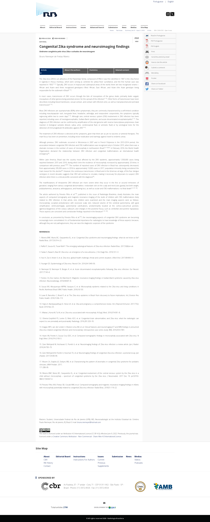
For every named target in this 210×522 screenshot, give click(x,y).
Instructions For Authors (84, 459)
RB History (48, 462)
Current (101, 459)
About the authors (72, 70)
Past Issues (119, 30)
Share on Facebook (158, 83)
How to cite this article (159, 62)
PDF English (155, 46)
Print (153, 51)
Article (149, 30)
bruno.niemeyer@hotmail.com (89, 422)
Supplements (103, 466)
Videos (137, 459)
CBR (45, 459)
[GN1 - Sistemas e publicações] (112, 507)
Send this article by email (160, 57)
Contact (47, 466)
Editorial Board (55, 27)
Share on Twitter (157, 89)
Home (112, 30)
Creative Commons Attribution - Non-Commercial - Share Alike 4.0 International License (87, 436)
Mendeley (155, 73)
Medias (133, 27)
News (124, 27)
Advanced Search (97, 27)
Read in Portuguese (158, 35)
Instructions (71, 27)
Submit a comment (158, 67)
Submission (113, 27)
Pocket (153, 78)
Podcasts (139, 462)
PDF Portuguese (156, 41)
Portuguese (158, 1)
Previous (101, 462)
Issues (83, 27)
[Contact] (105, 502)
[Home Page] (57, 9)
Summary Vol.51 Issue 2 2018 (134, 30)
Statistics (93, 70)
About (42, 27)
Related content (122, 70)
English (171, 1)
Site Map (144, 27)
